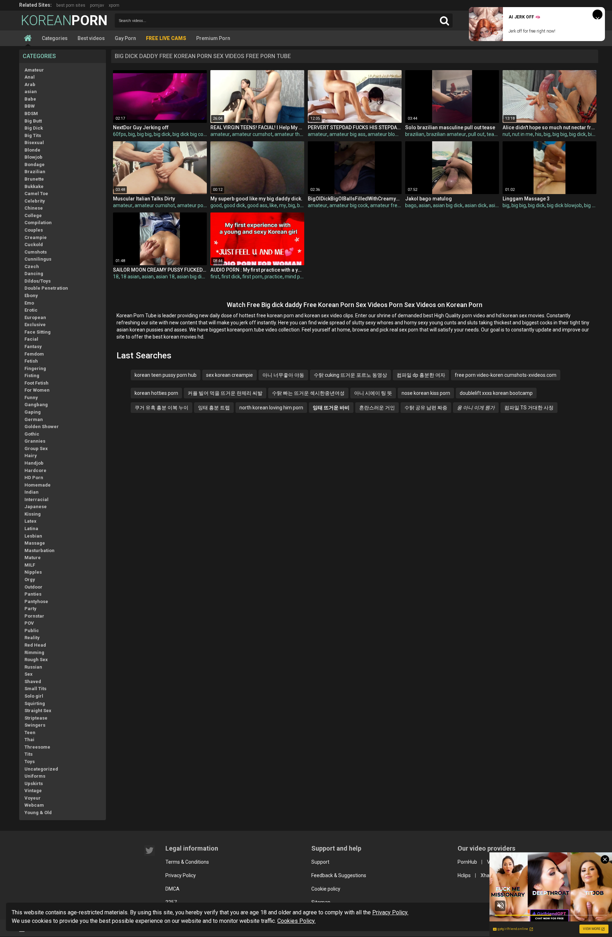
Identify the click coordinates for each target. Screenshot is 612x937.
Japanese (35, 506)
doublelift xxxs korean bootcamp (496, 393)
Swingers (34, 725)
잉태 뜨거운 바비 (331, 407)
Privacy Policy (180, 875)
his (538, 134)
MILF (29, 565)
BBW (29, 106)
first (214, 276)
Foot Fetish (36, 383)
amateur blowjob (387, 134)
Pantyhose (36, 601)
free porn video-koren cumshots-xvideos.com (505, 375)
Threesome (37, 747)
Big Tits (32, 135)
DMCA (172, 889)
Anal (29, 77)
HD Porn (33, 477)
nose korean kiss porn (426, 393)
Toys (29, 761)
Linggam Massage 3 (526, 198)
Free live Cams (166, 38)
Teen (29, 732)
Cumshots (35, 252)
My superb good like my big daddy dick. (256, 198)
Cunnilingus (37, 259)
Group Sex (36, 448)
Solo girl (33, 696)
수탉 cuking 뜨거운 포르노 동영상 (350, 375)
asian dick (476, 205)
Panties (32, 594)
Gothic (31, 434)
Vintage (33, 790)
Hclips (464, 875)
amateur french (388, 205)
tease (493, 134)
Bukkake (34, 186)
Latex (30, 521)
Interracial (36, 499)
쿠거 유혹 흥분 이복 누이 (161, 407)
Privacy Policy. (390, 912)
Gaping (32, 412)
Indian (31, 492)
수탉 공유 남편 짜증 (425, 407)
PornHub (467, 862)
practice (274, 276)
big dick (162, 134)
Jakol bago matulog (428, 198)
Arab (29, 84)
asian (30, 91)
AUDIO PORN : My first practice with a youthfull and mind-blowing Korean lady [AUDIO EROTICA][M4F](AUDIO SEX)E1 (257, 270)
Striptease (35, 718)
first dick (230, 276)
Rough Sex (36, 659)
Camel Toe (36, 193)
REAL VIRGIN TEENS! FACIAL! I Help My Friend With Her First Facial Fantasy (257, 127)
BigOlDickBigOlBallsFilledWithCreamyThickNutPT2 (355, 198)
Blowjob (33, 157)
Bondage (34, 164)
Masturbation (39, 550)
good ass (257, 205)
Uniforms (34, 776)
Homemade (37, 485)
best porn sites (70, 5)
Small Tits (35, 688)
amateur (220, 134)
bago (410, 205)
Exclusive (35, 324)
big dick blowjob (564, 205)
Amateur (34, 70)
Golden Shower (41, 426)
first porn (252, 276)
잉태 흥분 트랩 (214, 407)
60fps (119, 134)
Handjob (34, 463)
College (33, 215)
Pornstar (34, 616)
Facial (31, 339)
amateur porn (192, 205)
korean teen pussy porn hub (166, 375)
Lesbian (33, 536)
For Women (37, 390)
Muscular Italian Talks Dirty (144, 198)
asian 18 (165, 276)
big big (144, 134)
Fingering (35, 368)
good (216, 205)
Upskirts (33, 783)
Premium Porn (213, 38)
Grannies (34, 441)
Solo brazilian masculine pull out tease (450, 127)
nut (506, 134)
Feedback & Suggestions (338, 875)
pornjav (97, 5)
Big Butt (33, 121)
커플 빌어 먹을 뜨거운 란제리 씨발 (225, 393)
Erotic (31, 310)
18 (116, 276)
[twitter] (149, 850)
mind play (295, 276)
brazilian (414, 134)
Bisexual (34, 142)
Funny (31, 397)
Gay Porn (125, 38)
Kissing (32, 514)
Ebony (31, 295)
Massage (34, 543)
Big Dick (33, 128)
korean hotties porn (156, 393)
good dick (234, 205)
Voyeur (32, 798)
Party (30, 608)
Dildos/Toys (37, 281)
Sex (28, 674)
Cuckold (33, 244)
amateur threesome (297, 134)
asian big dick (448, 205)
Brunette (34, 179)
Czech (31, 266)
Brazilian (34, 171)
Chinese (33, 208)
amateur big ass (347, 134)
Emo (29, 303)
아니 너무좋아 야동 (283, 375)
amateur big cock (348, 205)
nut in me (522, 134)
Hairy (30, 455)
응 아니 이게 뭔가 (476, 407)
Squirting (34, 703)
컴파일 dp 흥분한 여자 (421, 375)
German (33, 419)
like (273, 205)
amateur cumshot (252, 134)
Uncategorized (41, 769)
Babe (30, 99)
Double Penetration (46, 288)
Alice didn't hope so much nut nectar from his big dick (549, 127)
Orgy (29, 579)
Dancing (33, 273)
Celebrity (34, 201)
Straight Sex (37, 710)
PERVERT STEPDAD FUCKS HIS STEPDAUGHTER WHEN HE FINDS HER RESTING (355, 127)
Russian (33, 667)
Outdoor (33, 587)
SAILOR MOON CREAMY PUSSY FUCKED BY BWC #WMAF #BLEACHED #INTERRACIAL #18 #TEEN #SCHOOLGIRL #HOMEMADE (160, 270)
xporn (114, 5)
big (131, 134)
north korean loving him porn (271, 407)
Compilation (38, 222)
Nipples (33, 572)
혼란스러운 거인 (377, 407)
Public (31, 630)
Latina (31, 528)
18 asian (130, 276)
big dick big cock (190, 134)
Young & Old (38, 812)
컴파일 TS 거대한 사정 (529, 407)
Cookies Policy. (296, 921)
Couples (33, 230)
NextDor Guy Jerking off (141, 127)
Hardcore (35, 470)
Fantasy (33, 346)
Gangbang (36, 404)
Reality (32, 637)
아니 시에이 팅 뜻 (373, 393)
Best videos (91, 38)
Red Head (35, 645)
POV (29, 623)
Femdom (34, 354)
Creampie (35, 237)
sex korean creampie (229, 375)
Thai (29, 739)
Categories (55, 38)
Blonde (32, 150)
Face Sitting (37, 332)
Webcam (34, 805)
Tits (28, 754)
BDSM (31, 113)
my (282, 205)
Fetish (31, 361)
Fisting (31, 375)
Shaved (32, 681)
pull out (476, 134)
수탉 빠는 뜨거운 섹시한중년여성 (308, 393)
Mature (32, 557)
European (35, 317)
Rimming (34, 652)
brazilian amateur (446, 134)
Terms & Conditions (187, 862)
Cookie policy (325, 889)
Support (320, 862)
